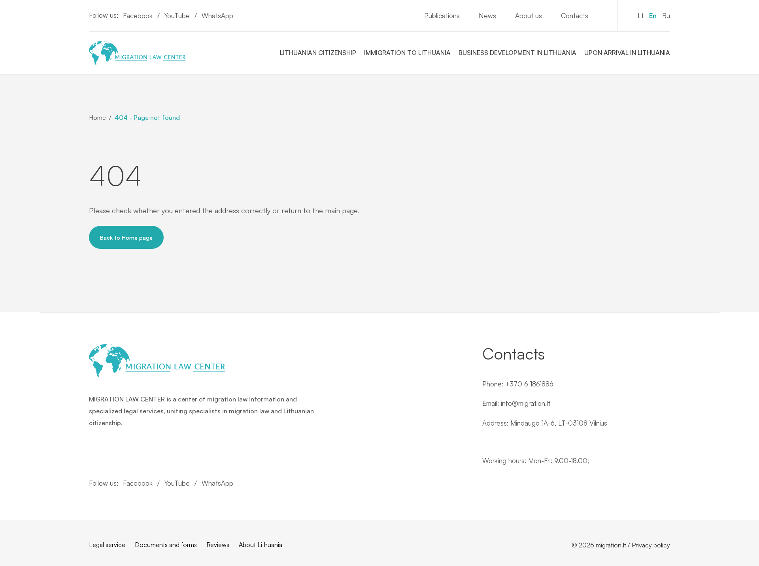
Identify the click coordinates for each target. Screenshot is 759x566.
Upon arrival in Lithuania (627, 53)
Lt (641, 15)
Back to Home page (126, 237)
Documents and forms (166, 545)
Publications (442, 15)
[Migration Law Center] (137, 53)
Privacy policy (651, 545)
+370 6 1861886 (529, 384)
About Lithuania (260, 545)
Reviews (217, 545)
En (653, 15)
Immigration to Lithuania (407, 53)
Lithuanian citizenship (318, 53)
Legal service (107, 545)
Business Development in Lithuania (517, 53)
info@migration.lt (525, 403)
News (487, 15)
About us (528, 15)
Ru (666, 15)
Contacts (574, 15)
